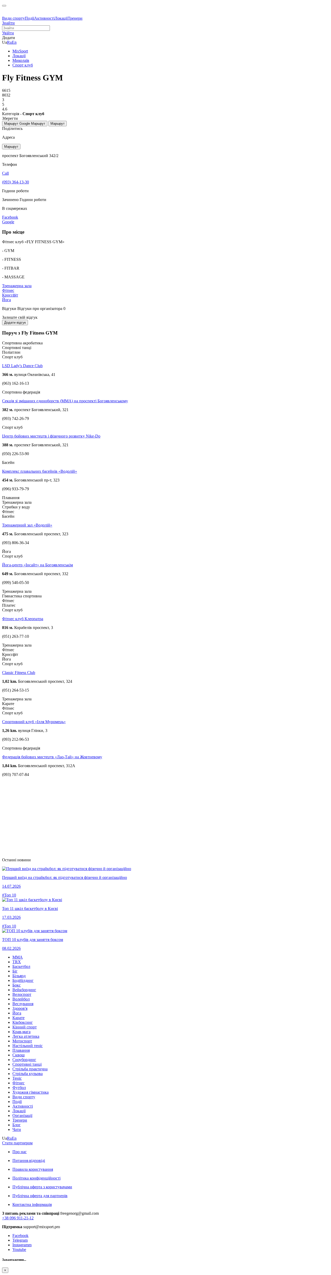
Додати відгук (15, 322)
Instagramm (22, 1245)
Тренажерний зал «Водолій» (27, 525)
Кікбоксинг (22, 1022)
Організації (22, 1115)
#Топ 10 (9, 895)
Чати (16, 1129)
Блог (16, 1125)
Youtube (19, 1249)
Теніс (17, 1078)
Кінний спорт (24, 1027)
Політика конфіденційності (36, 1178)
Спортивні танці (27, 1064)
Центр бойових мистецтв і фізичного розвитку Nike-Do (51, 436)
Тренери (75, 18)
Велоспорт (21, 994)
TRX (16, 962)
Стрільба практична (30, 1069)
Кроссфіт (10, 295)
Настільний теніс (27, 1045)
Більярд (19, 976)
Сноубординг (24, 1059)
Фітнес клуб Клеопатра (22, 619)
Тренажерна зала (17, 286)
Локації (61, 18)
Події (29, 18)
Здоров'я (19, 1008)
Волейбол (21, 999)
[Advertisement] (157, 817)
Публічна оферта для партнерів (39, 1196)
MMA (17, 957)
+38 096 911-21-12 (18, 1218)
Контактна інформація (32, 1204)
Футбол (19, 1087)
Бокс (16, 985)
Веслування (22, 1004)
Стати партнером (17, 1143)
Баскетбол (21, 966)
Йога (6, 300)
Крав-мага (21, 1031)
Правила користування (32, 1169)
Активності (44, 18)
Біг (15, 971)
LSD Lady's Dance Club (22, 366)
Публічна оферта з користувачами (42, 1187)
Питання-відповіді (28, 1160)
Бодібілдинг (23, 980)
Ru (9, 42)
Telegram (20, 1240)
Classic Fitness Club (18, 672)
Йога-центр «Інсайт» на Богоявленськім (37, 565)
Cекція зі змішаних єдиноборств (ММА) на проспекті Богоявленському (65, 401)
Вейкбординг (24, 990)
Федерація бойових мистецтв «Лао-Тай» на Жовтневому (52, 757)
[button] (8, 33)
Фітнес (8, 290)
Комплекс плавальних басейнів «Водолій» (39, 471)
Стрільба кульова (27, 1073)
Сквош (18, 1055)
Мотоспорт (22, 1041)
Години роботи (33, 199)
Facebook (20, 1235)
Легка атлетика (25, 1036)
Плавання (21, 1050)
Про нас (19, 1152)
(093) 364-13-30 (15, 182)
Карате (18, 1017)
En (14, 42)
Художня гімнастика (30, 1092)
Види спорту (13, 18)
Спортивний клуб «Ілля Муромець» (34, 722)
